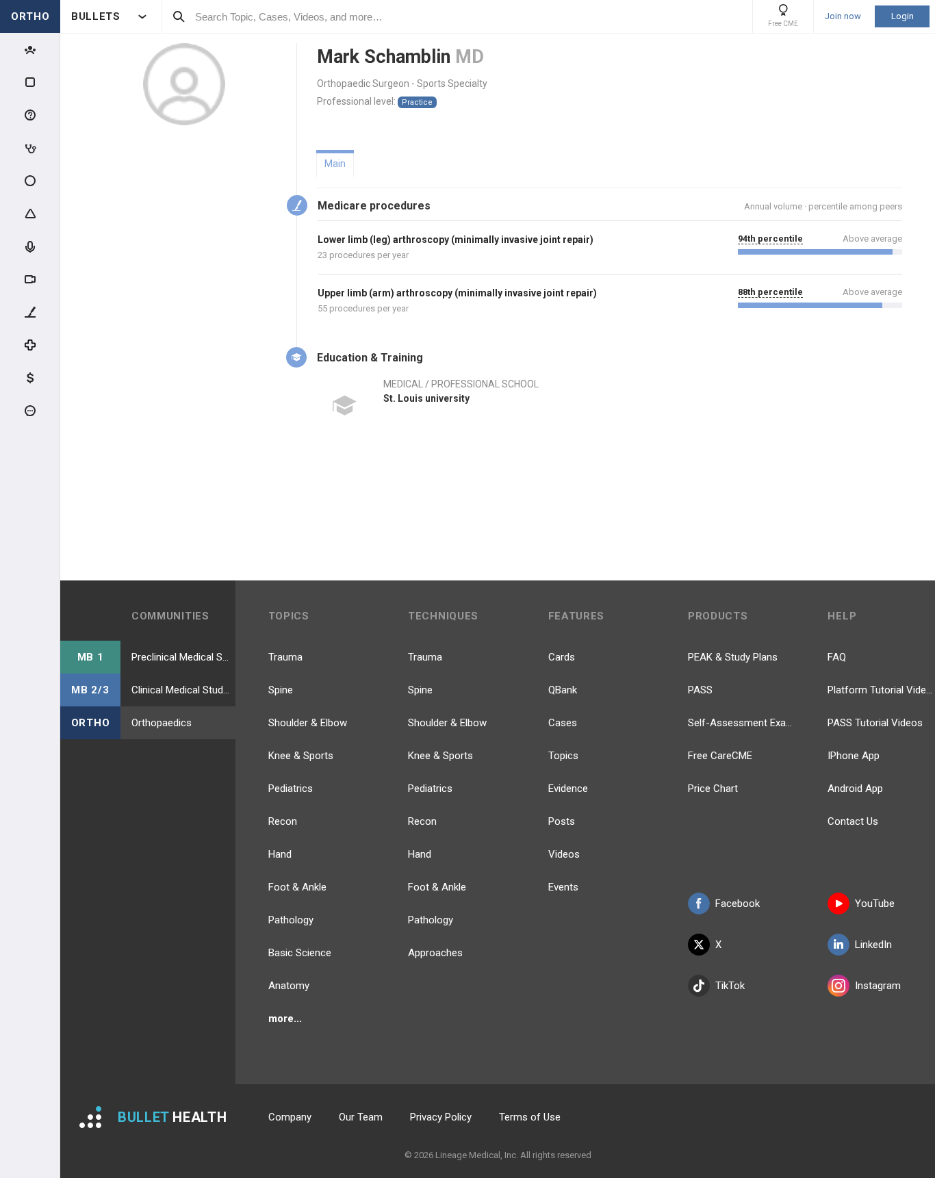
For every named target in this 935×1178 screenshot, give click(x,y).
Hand (280, 854)
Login (902, 16)
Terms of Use (530, 1117)
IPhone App (854, 756)
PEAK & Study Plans (733, 657)
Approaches (435, 953)
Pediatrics (290, 788)
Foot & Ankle (297, 887)
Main (335, 163)
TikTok (730, 985)
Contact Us (853, 821)
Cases (562, 723)
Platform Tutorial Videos (881, 690)
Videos (564, 854)
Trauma (285, 657)
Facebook (737, 903)
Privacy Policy (441, 1117)
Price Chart (713, 788)
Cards (561, 657)
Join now (843, 16)
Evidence (568, 788)
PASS (700, 690)
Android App (855, 788)
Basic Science (299, 953)
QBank (562, 690)
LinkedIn (873, 944)
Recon (282, 821)
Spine (280, 690)
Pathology (290, 920)
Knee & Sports (300, 756)
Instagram (878, 985)
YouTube (875, 903)
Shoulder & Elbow (307, 723)
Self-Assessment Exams (741, 723)
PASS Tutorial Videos (875, 723)
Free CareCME (720, 756)
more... (285, 1018)
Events (563, 887)
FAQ (837, 657)
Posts (561, 821)
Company (289, 1117)
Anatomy (288, 985)
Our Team (361, 1117)
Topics (563, 756)
